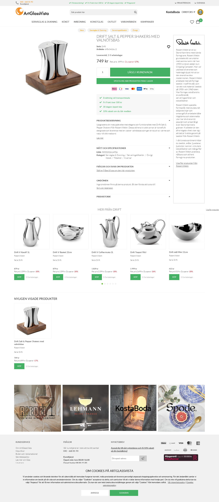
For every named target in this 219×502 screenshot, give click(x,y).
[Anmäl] (143, 458)
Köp (19, 277)
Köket (108, 158)
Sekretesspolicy (22, 457)
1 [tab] (102, 286)
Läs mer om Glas (23, 460)
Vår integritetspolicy (176, 482)
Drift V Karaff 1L (22, 252)
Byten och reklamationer (27, 454)
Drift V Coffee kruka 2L (102, 252)
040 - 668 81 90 (26, 2)
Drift (104, 46)
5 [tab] (113, 286)
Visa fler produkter (212, 210)
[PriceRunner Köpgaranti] (181, 460)
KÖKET (65, 21)
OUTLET (112, 21)
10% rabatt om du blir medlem (117, 111)
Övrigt (150, 155)
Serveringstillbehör (135, 155)
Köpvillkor (20, 451)
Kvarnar (128, 158)
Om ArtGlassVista (24, 448)
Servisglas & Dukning (115, 155)
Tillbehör (118, 158)
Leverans (20, 463)
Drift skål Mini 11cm (178, 252)
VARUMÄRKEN (128, 21)
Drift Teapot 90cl (138, 252)
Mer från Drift (109, 209)
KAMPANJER (147, 21)
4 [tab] (110, 286)
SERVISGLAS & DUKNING (44, 21)
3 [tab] (107, 286)
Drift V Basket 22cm (62, 252)
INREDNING (80, 21)
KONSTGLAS (96, 21)
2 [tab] (105, 286)
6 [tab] (115, 286)
